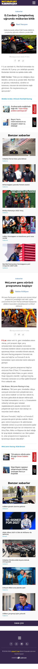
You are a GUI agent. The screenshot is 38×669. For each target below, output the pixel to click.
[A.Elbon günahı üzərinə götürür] (19, 495)
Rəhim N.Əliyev (22, 292)
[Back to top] (32, 663)
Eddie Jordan (8, 99)
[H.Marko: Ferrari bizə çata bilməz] (19, 147)
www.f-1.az (15, 651)
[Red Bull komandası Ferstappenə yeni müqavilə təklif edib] (19, 252)
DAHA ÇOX (19, 623)
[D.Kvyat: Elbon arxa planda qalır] (19, 576)
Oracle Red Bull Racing (23, 99)
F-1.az (4, 340)
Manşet (5, 536)
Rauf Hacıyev (22, 24)
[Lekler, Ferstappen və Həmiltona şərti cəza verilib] (19, 225)
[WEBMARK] (19, 658)
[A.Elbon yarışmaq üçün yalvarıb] (19, 602)
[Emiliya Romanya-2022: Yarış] (19, 199)
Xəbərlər (19, 11)
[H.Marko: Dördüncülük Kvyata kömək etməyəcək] (19, 548)
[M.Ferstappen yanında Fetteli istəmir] (19, 173)
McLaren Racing (9, 447)
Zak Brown (21, 447)
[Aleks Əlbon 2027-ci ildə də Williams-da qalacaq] (19, 521)
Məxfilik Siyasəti (19, 654)
